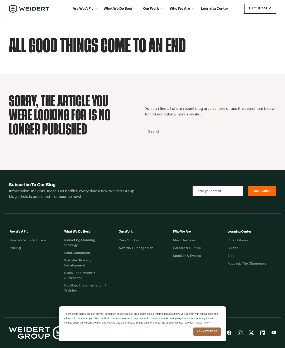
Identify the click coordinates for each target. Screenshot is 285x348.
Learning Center (214, 8)
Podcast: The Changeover (247, 263)
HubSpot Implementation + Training (85, 288)
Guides (232, 248)
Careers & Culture (187, 248)
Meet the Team (184, 240)
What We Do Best (118, 8)
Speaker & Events (187, 256)
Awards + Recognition (136, 248)
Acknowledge (207, 331)
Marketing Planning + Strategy (81, 243)
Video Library (237, 240)
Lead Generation (77, 253)
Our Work (151, 8)
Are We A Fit (83, 8)
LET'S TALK (260, 8)
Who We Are (180, 8)
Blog (231, 256)
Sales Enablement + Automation (79, 275)
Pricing (15, 248)
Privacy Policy (201, 322)
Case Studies (129, 240)
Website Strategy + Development (79, 263)
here (221, 109)
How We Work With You (28, 240)
